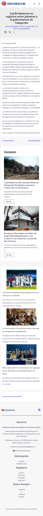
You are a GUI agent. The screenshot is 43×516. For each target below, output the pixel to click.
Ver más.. (9, 201)
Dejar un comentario (12, 26)
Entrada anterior (7, 140)
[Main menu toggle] (39, 4)
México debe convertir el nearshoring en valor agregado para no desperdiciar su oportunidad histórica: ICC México (21, 371)
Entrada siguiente (35, 140)
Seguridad (21, 480)
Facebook (21, 489)
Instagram (21, 494)
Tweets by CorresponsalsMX (12, 396)
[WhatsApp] (14, 32)
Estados (21, 473)
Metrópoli (21, 475)
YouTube (21, 497)
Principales (21, 478)
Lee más (18, 306)
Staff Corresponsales (27, 26)
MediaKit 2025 (21, 464)
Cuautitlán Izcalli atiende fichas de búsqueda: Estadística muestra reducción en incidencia (21, 185)
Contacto (21, 461)
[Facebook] (5, 32)
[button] (34, 3)
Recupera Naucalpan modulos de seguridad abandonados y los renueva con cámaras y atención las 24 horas (20, 237)
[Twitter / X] (10, 32)
